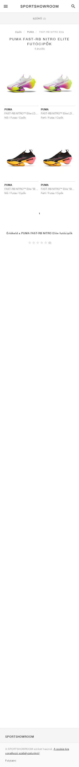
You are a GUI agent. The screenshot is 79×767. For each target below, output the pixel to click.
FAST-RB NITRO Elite (51, 32)
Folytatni (10, 760)
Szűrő (39, 18)
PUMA (30, 32)
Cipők (18, 32)
